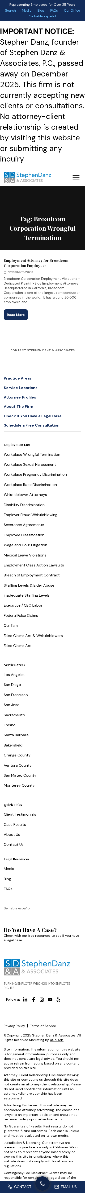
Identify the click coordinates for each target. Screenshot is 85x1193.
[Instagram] (41, 999)
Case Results (15, 824)
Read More (17, 313)
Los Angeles (14, 674)
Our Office (72, 10)
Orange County (17, 755)
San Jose (11, 704)
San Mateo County (20, 775)
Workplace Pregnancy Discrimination (35, 474)
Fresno (10, 724)
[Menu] (76, 177)
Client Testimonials (20, 814)
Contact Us (14, 844)
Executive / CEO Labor (23, 605)
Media (26, 10)
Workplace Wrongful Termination (32, 454)
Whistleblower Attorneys (25, 494)
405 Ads (57, 1040)
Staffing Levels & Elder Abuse (29, 585)
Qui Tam (11, 625)
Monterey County (19, 785)
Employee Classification (24, 534)
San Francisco (16, 694)
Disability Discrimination (24, 504)
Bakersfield (13, 745)
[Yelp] (58, 999)
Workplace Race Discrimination (30, 484)
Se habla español (42, 16)
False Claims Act (18, 645)
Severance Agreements (24, 524)
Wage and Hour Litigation (25, 544)
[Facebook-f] (33, 999)
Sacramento (14, 715)
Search (10, 10)
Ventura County (18, 765)
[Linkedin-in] (25, 999)
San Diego (12, 684)
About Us (12, 834)
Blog (41, 10)
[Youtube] (50, 999)
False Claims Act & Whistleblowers (33, 635)
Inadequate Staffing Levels (27, 595)
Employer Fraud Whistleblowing (30, 514)
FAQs (54, 10)
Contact (22, 1186)
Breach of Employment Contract (32, 575)
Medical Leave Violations (25, 555)
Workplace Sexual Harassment (30, 464)
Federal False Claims (21, 615)
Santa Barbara (16, 734)
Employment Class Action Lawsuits (34, 565)
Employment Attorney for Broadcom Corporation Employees (36, 263)
